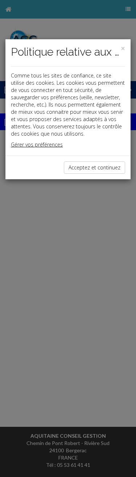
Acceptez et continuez (94, 167)
